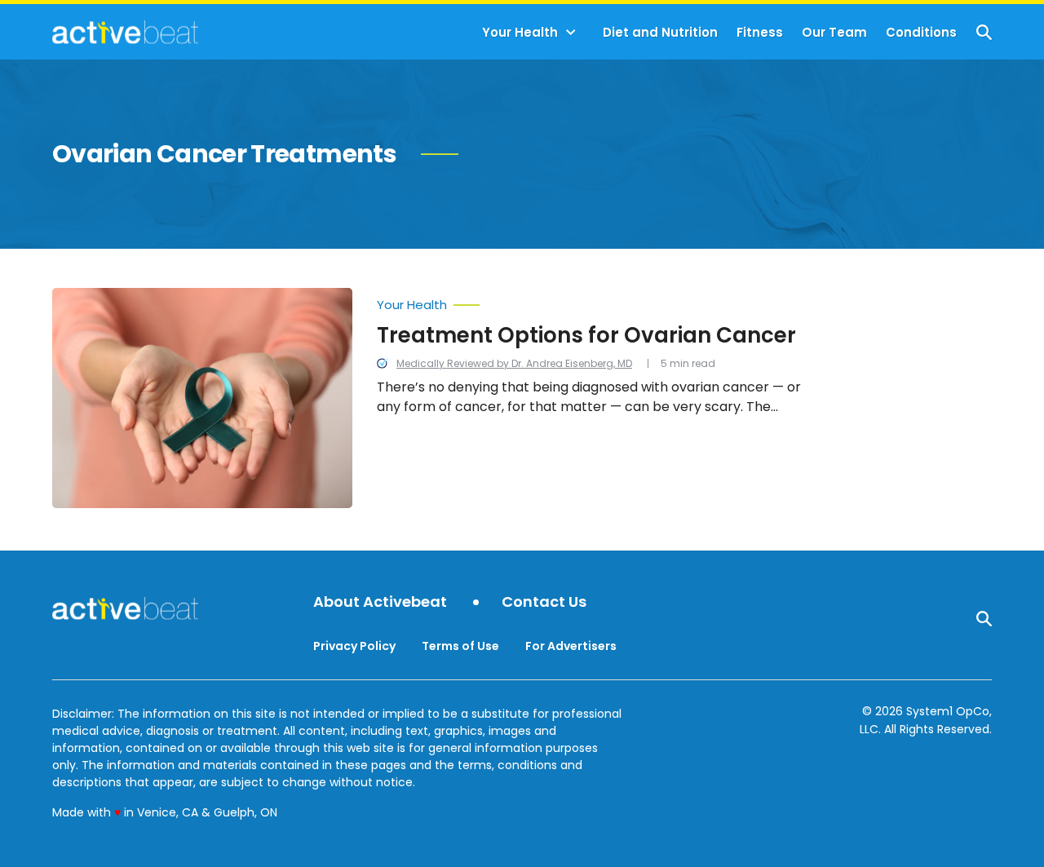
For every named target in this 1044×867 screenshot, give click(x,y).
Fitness (760, 32)
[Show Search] (984, 32)
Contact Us (544, 602)
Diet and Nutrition (660, 32)
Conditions (921, 32)
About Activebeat (380, 602)
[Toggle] (571, 32)
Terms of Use (460, 646)
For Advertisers (571, 646)
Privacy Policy (354, 646)
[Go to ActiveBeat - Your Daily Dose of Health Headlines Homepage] (125, 31)
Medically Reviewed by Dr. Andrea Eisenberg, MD (514, 363)
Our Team (834, 32)
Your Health (520, 32)
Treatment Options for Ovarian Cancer (586, 335)
